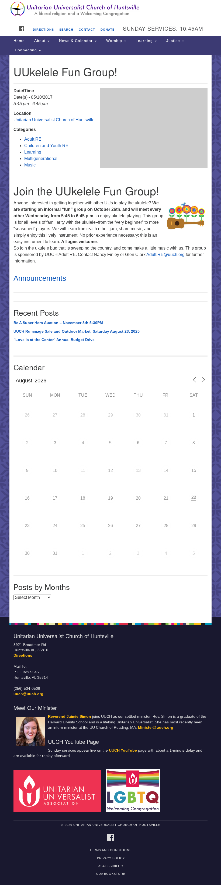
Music (30, 165)
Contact (87, 29)
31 (166, 415)
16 (27, 498)
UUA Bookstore (110, 873)
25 (82, 525)
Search (66, 29)
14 (166, 470)
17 (55, 498)
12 (110, 470)
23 (27, 525)
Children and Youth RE (46, 145)
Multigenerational (40, 158)
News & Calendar (76, 40)
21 (166, 498)
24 (55, 525)
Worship (114, 40)
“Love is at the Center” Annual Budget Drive (54, 339)
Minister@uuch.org (155, 728)
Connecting (25, 50)
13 (138, 470)
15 (193, 470)
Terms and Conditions (110, 850)
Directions (43, 29)
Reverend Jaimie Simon (69, 717)
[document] (110, 336)
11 (83, 470)
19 (110, 498)
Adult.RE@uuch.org (166, 254)
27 (55, 415)
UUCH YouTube (123, 750)
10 (55, 470)
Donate (108, 29)
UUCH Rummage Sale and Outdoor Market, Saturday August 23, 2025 (76, 331)
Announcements (39, 278)
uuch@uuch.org (28, 694)
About (40, 40)
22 (193, 497)
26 (27, 415)
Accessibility (110, 866)
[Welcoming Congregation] (135, 791)
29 (110, 415)
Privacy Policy (111, 858)
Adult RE (33, 139)
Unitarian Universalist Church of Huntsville (54, 120)
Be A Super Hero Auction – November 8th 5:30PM (58, 323)
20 (138, 498)
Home (19, 40)
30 (138, 415)
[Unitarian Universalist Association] (59, 791)
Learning (144, 40)
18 (82, 498)
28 (82, 415)
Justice (173, 40)
